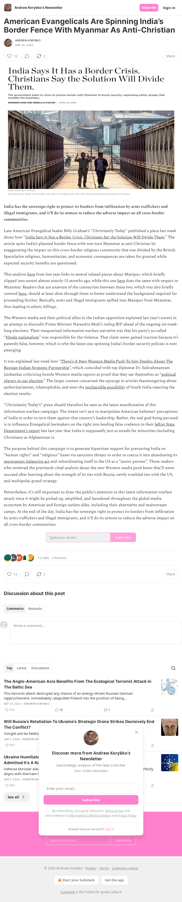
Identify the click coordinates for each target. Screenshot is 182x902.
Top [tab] (9, 668)
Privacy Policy (126, 815)
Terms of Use (114, 811)
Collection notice (125, 868)
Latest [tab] (22, 668)
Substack (67, 892)
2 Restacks (59, 558)
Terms (104, 868)
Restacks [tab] (35, 608)
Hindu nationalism (22, 337)
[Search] (173, 668)
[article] (91, 696)
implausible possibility (105, 387)
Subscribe (148, 7)
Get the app (114, 880)
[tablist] (24, 608)
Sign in (169, 7)
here (31, 274)
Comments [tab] (15, 608)
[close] (136, 732)
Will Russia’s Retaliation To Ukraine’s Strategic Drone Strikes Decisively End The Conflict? (79, 724)
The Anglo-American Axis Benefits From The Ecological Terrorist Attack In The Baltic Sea (77, 684)
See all (13, 797)
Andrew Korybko (28, 40)
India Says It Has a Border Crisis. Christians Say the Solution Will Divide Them (94, 237)
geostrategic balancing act (27, 461)
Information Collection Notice (89, 815)
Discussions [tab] (40, 668)
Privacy (90, 868)
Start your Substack (78, 880)
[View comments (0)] (27, 56)
